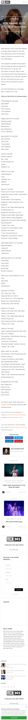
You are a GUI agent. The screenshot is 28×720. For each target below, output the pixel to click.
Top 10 (17, 519)
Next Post (14, 498)
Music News (8, 16)
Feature (13, 482)
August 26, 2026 (10, 667)
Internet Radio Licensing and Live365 (15, 670)
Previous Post (14, 460)
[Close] (26, 706)
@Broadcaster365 (17, 417)
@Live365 (9, 417)
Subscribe (18, 589)
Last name (7, 572)
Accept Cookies (14, 717)
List (20, 519)
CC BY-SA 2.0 (23, 427)
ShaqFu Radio (8, 480)
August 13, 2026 (10, 672)
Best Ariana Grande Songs (14, 521)
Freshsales (16, 594)
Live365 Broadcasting (20, 415)
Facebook (10, 437)
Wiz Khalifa (19, 482)
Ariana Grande (11, 519)
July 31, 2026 (9, 679)
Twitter (19, 437)
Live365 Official (9, 415)
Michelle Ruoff (19, 449)
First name (7, 565)
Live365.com (5, 404)
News (2, 16)
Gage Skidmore (16, 427)
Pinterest (19, 441)
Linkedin (10, 441)
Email (6, 579)
